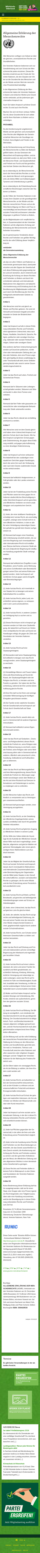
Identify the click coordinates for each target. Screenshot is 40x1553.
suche (22, 1545)
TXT (25, 1268)
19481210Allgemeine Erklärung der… (14, 20)
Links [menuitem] (21, 1540)
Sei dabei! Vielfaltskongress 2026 (16, 1430)
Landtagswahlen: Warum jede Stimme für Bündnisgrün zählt (19, 1447)
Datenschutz (16, 1550)
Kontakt (8, 1545)
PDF (12, 1268)
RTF (19, 1268)
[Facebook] (16, 1540)
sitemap (16, 1545)
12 (19, 18)
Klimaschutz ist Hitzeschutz (13, 1463)
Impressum (30, 1545)
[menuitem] (8, 1545)
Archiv (25, 1550)
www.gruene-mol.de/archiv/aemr (15, 1271)
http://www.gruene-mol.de (12, 1241)
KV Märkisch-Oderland (9, 18)
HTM (5, 1268)
